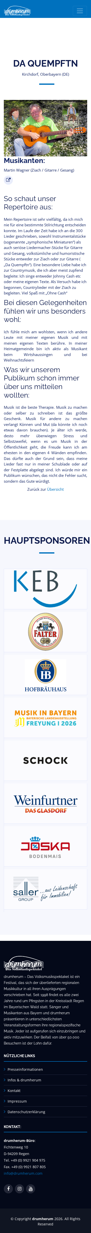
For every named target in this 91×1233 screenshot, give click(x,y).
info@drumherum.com (23, 1173)
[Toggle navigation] (80, 11)
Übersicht (55, 489)
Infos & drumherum (24, 1080)
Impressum (17, 1101)
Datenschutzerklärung (26, 1111)
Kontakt (14, 1090)
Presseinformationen (25, 1069)
